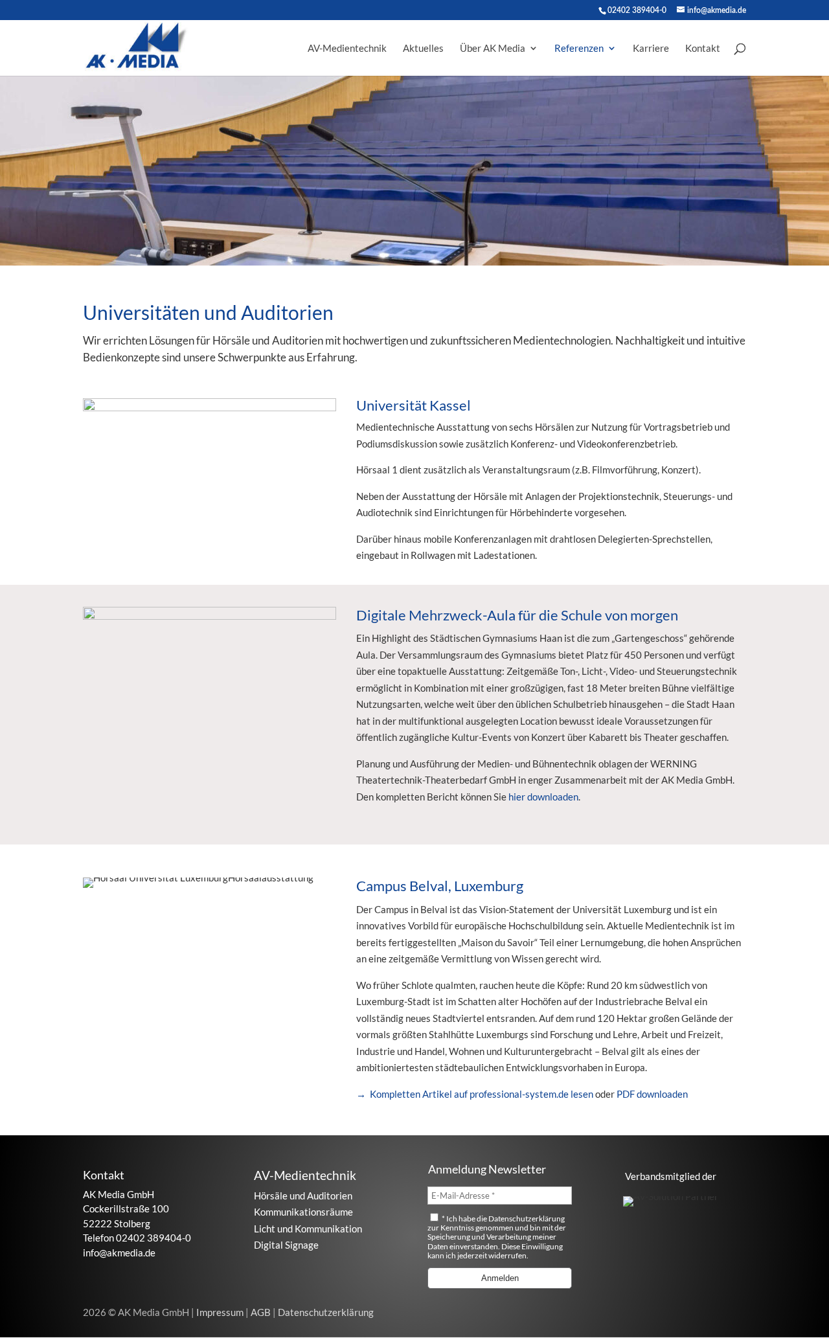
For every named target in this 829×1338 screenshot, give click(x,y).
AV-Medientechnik (347, 48)
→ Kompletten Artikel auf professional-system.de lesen (475, 1094)
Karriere (651, 48)
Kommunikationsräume (303, 1212)
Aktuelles (423, 48)
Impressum (220, 1312)
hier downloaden (543, 796)
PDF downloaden (652, 1094)
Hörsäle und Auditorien (303, 1195)
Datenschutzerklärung (526, 1218)
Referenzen (579, 48)
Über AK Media (492, 48)
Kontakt (702, 48)
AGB (262, 1312)
